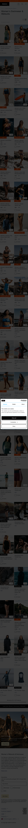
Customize (13, 422)
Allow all (14, 417)
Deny (14, 426)
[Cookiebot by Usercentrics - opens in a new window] (21, 400)
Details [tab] (14, 404)
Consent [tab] (5, 404)
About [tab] (23, 404)
